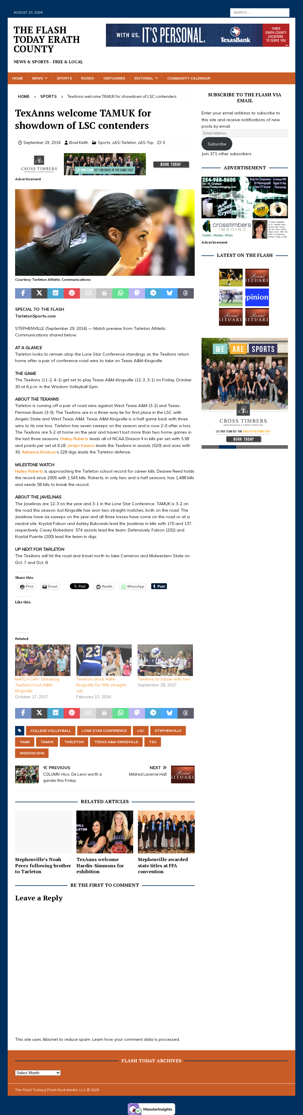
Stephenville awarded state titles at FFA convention (163, 865)
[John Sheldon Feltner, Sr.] (257, 277)
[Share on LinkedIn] (55, 293)
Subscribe (217, 144)
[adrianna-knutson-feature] (105, 272)
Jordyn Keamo (81, 445)
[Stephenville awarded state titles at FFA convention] (166, 832)
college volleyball (50, 730)
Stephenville (168, 730)
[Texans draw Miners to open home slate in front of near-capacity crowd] (231, 277)
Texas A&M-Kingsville (116, 742)
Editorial (143, 78)
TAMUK (47, 742)
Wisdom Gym (32, 753)
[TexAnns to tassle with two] (165, 660)
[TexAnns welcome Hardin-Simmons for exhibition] (104, 832)
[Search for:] (259, 12)
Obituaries (114, 78)
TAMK (25, 742)
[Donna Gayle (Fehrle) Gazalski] (257, 317)
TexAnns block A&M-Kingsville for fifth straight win (101, 684)
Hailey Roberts (74, 438)
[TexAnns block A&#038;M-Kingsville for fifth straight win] (104, 660)
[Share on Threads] (186, 293)
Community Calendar (188, 78)
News (37, 78)
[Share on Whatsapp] (120, 293)
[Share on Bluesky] (169, 293)
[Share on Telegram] (153, 293)
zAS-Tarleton (124, 142)
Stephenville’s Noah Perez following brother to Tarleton (43, 865)
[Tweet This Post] (39, 293)
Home (17, 78)
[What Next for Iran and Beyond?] (257, 297)
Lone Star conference (104, 730)
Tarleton (74, 742)
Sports (64, 78)
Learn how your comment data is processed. (136, 1039)
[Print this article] (104, 293)
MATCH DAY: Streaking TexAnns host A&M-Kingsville (37, 684)
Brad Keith (78, 142)
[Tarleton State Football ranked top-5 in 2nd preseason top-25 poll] (231, 297)
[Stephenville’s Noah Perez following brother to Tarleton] (43, 832)
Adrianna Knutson (39, 452)
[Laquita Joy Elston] (231, 317)
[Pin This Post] (72, 293)
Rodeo (87, 78)
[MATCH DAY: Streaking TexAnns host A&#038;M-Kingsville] (42, 660)
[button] (105, 232)
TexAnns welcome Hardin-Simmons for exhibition (100, 865)
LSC (140, 730)
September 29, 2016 (42, 142)
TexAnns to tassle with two (164, 679)
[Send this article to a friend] (88, 293)
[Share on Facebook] (23, 293)
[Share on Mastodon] (137, 293)
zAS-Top (146, 142)
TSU (153, 742)
